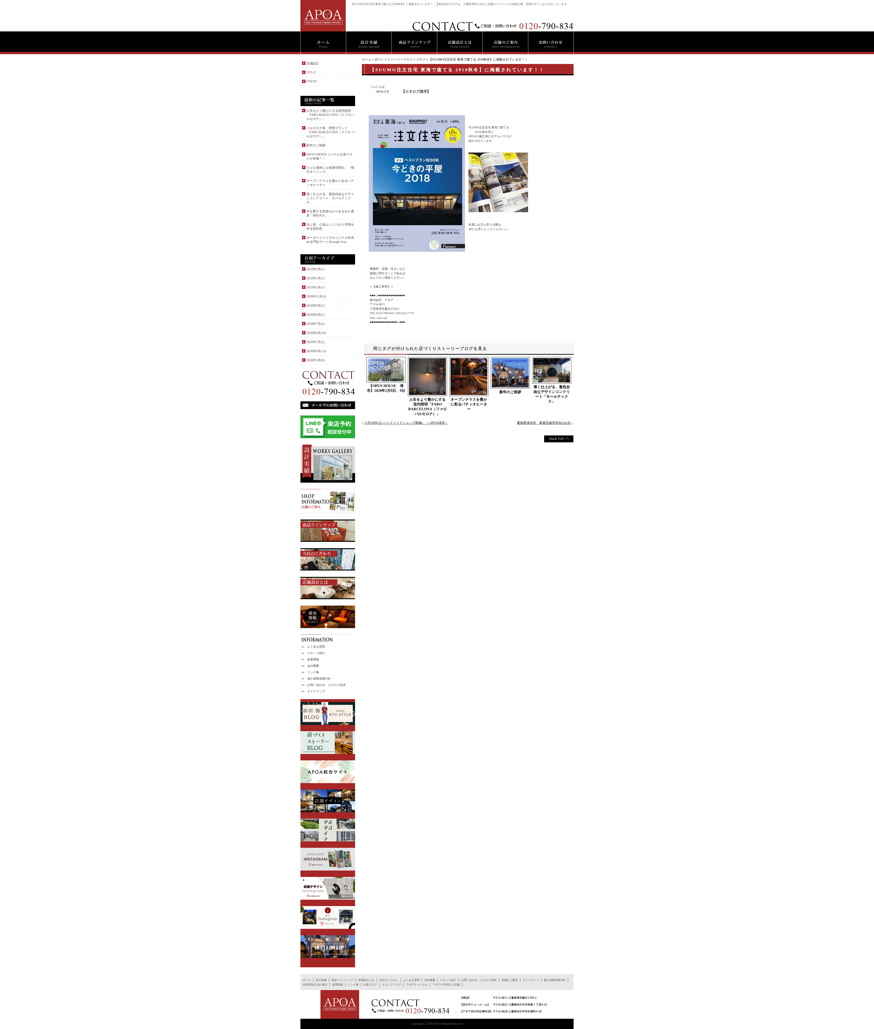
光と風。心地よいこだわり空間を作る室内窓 (330, 226)
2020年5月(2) (315, 342)
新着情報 (313, 659)
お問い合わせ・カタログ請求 (326, 685)
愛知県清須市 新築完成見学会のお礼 (544, 423)
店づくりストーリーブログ (394, 59)
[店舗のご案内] (505, 42)
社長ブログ (370, 984)
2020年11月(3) (316, 296)
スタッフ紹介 (316, 653)
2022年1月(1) (315, 278)
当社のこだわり (388, 980)
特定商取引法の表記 (315, 984)
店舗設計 (312, 63)
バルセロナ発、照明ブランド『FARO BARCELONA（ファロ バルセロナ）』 (330, 132)
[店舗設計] (460, 42)
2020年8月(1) (315, 314)
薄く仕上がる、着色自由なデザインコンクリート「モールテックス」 (552, 394)
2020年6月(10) (316, 333)
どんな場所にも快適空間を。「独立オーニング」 (330, 169)
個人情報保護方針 (319, 678)
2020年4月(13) (316, 351)
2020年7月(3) (315, 324)
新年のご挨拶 (510, 392)
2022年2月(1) (315, 269)
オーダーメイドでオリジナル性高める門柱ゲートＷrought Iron (330, 240)
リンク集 (313, 672)
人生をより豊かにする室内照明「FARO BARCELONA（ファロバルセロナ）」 (427, 406)
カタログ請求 (416, 91)
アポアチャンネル (417, 984)
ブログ (421, 59)
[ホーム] (323, 42)
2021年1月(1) (315, 287)
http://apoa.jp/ (379, 317)
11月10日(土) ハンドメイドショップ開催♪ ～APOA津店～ (406, 423)
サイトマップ (316, 691)
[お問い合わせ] (551, 42)
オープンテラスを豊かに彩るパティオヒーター (469, 404)
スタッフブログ (391, 984)
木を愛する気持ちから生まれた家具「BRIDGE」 (330, 213)
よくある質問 (316, 646)
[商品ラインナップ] (414, 42)
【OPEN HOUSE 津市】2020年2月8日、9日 (386, 388)
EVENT (311, 81)
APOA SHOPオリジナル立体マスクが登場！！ (329, 156)
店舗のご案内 (509, 980)
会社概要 (313, 665)
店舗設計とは (366, 980)
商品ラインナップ (342, 980)
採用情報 (337, 984)
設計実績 (321, 980)
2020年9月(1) (315, 305)
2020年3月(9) (315, 360)
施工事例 (381, 286)
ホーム (366, 59)
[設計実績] (368, 42)
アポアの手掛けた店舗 (446, 984)
